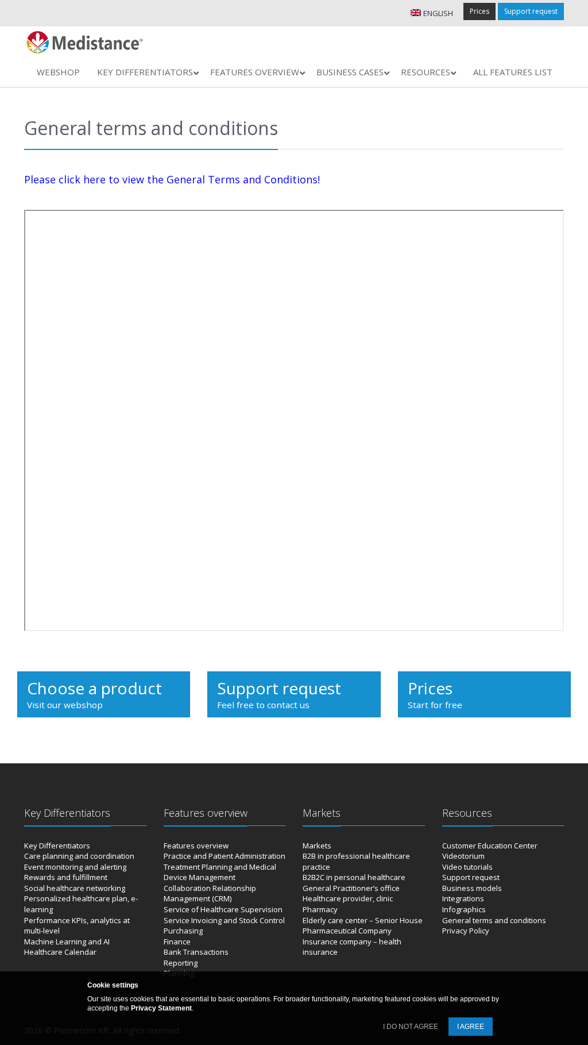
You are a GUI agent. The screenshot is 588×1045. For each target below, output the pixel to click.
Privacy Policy (465, 930)
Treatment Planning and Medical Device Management (220, 872)
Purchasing (183, 930)
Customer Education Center (489, 845)
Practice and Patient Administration (224, 856)
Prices (479, 11)
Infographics (464, 909)
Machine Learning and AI (67, 941)
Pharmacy (320, 909)
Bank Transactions (196, 952)
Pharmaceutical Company (347, 930)
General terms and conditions (494, 920)
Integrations (463, 898)
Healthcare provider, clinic (348, 898)
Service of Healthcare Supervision (223, 909)
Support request (531, 11)
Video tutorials (467, 867)
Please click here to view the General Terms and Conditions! (172, 179)
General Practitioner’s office (351, 888)
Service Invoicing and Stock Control (224, 920)
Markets (317, 845)
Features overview (196, 845)
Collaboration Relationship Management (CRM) (210, 893)
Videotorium (463, 856)
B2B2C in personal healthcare (354, 877)
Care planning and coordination (79, 856)
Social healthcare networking (74, 888)
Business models (472, 888)
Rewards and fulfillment (65, 877)
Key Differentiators (57, 845)
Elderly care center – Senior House (363, 920)
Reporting (181, 963)
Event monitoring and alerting (75, 867)
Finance (177, 941)
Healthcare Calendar (60, 952)
